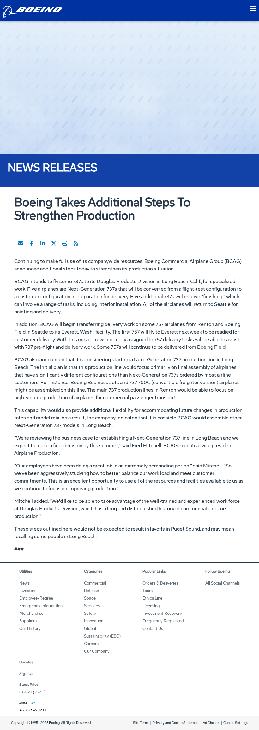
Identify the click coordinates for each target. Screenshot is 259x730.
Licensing (151, 605)
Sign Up (26, 673)
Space (90, 598)
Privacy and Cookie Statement (176, 723)
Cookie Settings (235, 723)
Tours (147, 590)
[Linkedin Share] (42, 243)
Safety (90, 613)
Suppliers (28, 621)
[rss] (76, 243)
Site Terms (141, 723)
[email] (20, 243)
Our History (30, 628)
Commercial (95, 583)
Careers (91, 643)
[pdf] (87, 243)
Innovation (93, 621)
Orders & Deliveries (160, 583)
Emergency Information (41, 605)
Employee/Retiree (36, 598)
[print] (64, 243)
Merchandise (31, 613)
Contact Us (152, 628)
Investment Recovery (162, 613)
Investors (27, 590)
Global (90, 628)
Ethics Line (152, 598)
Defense (91, 590)
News (24, 583)
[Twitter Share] (53, 243)
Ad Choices (211, 723)
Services (92, 605)
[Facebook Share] (31, 243)
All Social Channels (222, 583)
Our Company (97, 651)
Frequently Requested (163, 621)
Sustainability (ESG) (102, 636)
